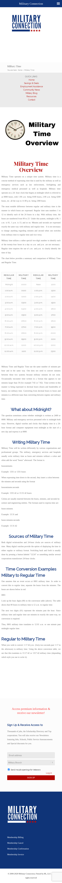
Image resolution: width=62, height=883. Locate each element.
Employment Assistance (31, 86)
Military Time (14, 66)
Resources (31, 96)
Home (31, 80)
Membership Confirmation (18, 849)
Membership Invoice (15, 854)
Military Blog (31, 93)
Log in (49, 773)
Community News (31, 90)
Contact (31, 100)
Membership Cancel (15, 843)
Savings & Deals (31, 83)
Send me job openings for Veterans (26, 770)
